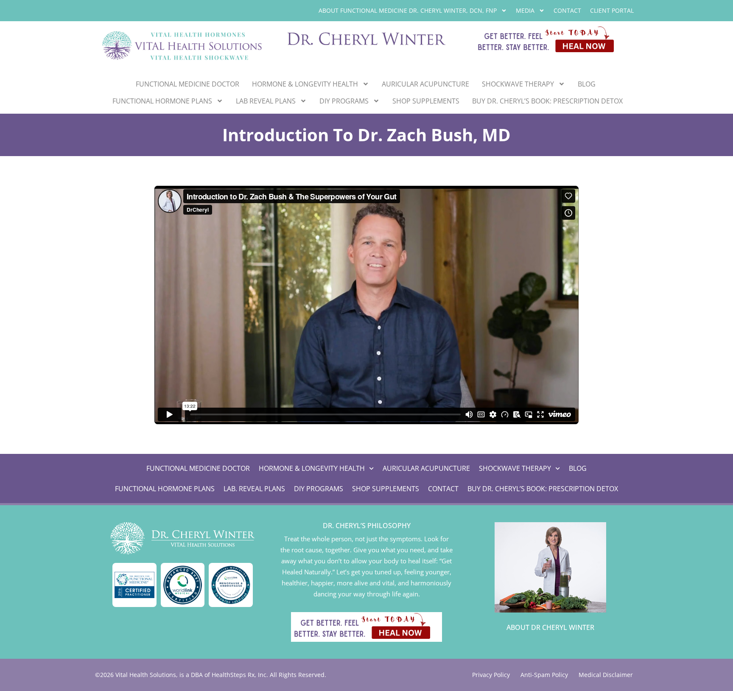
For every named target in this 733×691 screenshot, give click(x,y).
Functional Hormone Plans (162, 101)
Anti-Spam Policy (544, 675)
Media (525, 10)
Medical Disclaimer (606, 675)
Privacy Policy (491, 675)
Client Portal (612, 10)
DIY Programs (344, 101)
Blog (587, 84)
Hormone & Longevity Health (305, 84)
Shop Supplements (425, 101)
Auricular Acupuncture (425, 84)
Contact (567, 10)
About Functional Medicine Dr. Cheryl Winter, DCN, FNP (408, 10)
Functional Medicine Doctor (187, 84)
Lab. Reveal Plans (254, 488)
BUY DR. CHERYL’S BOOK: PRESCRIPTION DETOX (547, 101)
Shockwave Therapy (518, 84)
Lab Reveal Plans (266, 101)
